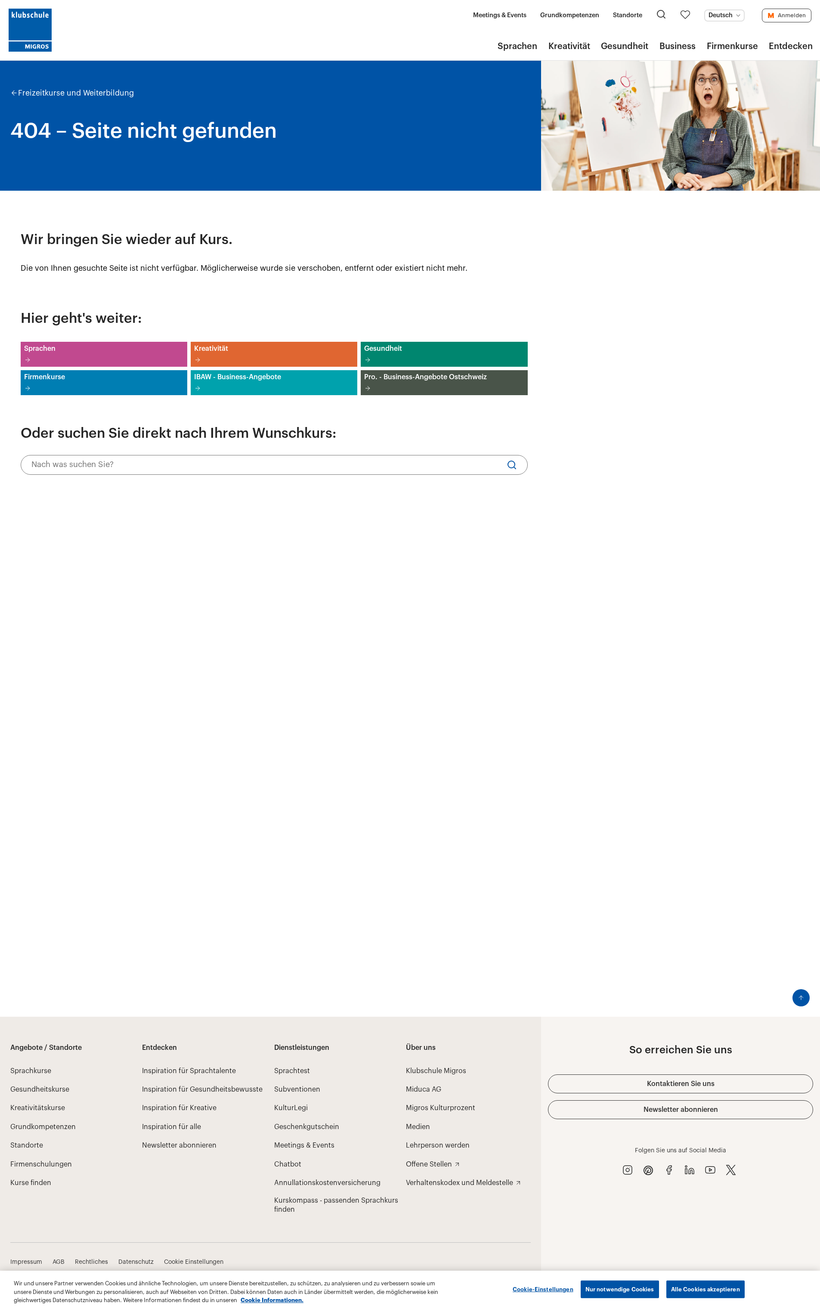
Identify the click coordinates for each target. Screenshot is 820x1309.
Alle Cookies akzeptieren (705, 1289)
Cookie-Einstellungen (543, 1289)
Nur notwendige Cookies (619, 1289)
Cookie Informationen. (272, 1300)
